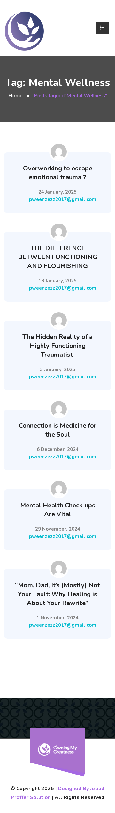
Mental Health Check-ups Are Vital (57, 510)
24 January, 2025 (57, 192)
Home (15, 95)
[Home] (24, 28)
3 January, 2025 (57, 369)
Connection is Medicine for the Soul (57, 430)
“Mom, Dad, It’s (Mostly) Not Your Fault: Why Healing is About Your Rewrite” (57, 594)
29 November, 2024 (57, 529)
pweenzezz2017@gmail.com (62, 199)
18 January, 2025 (57, 281)
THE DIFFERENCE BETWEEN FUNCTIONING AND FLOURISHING (57, 257)
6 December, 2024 (58, 449)
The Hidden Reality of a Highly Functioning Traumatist (57, 346)
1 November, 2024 (57, 618)
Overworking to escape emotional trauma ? (57, 173)
